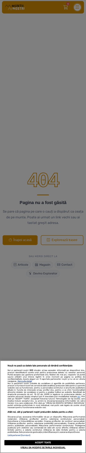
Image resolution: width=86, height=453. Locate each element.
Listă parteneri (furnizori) (19, 435)
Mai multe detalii (25, 381)
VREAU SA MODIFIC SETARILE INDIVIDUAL (42, 447)
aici (78, 396)
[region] (43, 406)
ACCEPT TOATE (43, 442)
